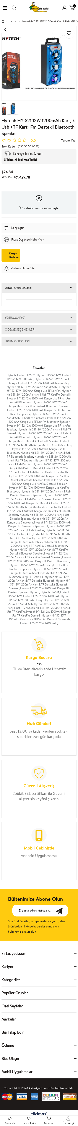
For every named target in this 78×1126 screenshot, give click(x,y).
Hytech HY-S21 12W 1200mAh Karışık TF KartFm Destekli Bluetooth (39, 544)
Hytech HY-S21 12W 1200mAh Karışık (39, 598)
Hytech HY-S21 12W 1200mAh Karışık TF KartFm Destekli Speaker (37, 555)
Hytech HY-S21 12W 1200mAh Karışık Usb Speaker (39, 528)
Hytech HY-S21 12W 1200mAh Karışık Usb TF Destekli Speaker (38, 443)
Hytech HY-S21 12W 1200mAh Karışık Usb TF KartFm (39, 389)
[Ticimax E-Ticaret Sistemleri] (39, 1114)
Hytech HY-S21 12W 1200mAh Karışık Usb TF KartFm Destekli (38, 392)
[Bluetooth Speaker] (19, 21)
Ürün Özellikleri (18, 288)
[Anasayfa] (6, 21)
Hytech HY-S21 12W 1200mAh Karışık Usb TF (33, 387)
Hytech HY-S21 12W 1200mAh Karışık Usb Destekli (40, 501)
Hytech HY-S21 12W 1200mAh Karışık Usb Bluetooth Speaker (39, 524)
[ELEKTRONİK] (11, 21)
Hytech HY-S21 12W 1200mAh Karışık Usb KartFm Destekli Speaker (39, 482)
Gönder (61, 910)
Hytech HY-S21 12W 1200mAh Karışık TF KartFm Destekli (39, 540)
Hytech (11, 375)
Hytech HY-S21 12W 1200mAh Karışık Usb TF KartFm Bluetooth (37, 416)
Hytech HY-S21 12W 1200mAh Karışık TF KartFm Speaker (39, 571)
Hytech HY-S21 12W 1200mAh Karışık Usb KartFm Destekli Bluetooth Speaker (39, 478)
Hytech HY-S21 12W (49, 375)
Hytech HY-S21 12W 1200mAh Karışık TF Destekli (38, 575)
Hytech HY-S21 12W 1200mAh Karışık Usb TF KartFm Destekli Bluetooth (39, 617)
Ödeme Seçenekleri (20, 329)
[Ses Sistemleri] (15, 21)
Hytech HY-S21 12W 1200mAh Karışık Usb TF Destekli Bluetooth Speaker (38, 439)
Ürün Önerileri (17, 341)
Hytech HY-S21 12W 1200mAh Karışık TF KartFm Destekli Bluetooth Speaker (39, 551)
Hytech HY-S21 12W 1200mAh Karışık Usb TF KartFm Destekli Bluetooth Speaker (38, 404)
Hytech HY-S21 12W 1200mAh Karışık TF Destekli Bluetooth (38, 578)
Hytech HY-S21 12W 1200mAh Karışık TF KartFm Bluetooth (40, 559)
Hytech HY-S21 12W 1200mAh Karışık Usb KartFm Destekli (39, 466)
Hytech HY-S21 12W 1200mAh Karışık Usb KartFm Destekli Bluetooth (38, 470)
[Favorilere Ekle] (69, 33)
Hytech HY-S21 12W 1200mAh (41, 596)
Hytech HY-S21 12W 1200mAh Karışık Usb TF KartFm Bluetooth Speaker (39, 420)
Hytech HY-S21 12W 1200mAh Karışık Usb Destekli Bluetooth (38, 505)
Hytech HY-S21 (26, 375)
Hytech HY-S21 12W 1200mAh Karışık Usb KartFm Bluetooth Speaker (40, 493)
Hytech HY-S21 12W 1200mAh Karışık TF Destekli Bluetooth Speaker (39, 584)
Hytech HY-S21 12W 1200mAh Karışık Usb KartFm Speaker (37, 497)
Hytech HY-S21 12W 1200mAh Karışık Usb (43, 383)
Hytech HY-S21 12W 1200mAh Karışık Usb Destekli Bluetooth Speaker (39, 511)
